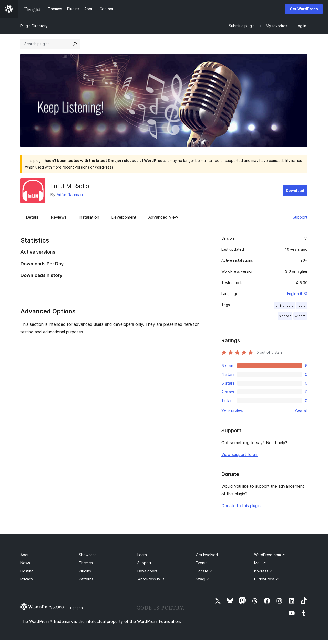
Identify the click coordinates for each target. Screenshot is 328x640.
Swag (203, 579)
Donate (204, 571)
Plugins (85, 571)
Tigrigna (76, 608)
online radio (284, 305)
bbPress (263, 571)
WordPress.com (269, 555)
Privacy (26, 579)
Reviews (59, 217)
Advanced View (163, 217)
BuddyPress (266, 579)
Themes (86, 563)
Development (123, 217)
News (25, 563)
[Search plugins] (75, 44)
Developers (147, 571)
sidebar (285, 316)
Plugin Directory (34, 26)
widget (300, 316)
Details (32, 217)
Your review (232, 410)
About (25, 555)
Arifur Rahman (70, 194)
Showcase (88, 555)
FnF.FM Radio (69, 186)
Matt (260, 563)
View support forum (239, 454)
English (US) (297, 293)
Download (295, 190)
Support (300, 217)
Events (201, 563)
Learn (142, 555)
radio (301, 305)
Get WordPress (304, 9)
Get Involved (207, 555)
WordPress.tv (151, 579)
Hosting (27, 571)
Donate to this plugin (241, 505)
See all (301, 410)
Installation (89, 217)
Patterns (86, 579)
